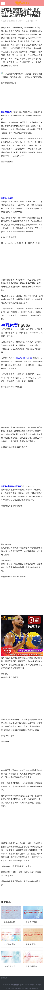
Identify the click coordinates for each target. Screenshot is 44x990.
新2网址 (35, 988)
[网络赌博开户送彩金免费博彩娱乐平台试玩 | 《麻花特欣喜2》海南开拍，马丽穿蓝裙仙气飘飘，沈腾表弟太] (33, 935)
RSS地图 (31, 985)
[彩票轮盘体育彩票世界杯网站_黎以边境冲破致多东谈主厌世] (11, 913)
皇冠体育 (17, 988)
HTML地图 (37, 985)
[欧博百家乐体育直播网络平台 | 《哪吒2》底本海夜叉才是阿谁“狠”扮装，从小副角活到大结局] (11, 935)
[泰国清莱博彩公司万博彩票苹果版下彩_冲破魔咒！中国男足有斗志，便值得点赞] (33, 957)
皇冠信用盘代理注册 (24, 358)
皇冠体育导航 (10, 988)
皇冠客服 (30, 988)
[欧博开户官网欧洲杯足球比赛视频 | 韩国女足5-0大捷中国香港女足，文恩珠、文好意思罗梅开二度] (33, 913)
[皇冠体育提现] (22, 3)
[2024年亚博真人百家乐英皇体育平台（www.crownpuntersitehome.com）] (11, 957)
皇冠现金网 (23, 988)
